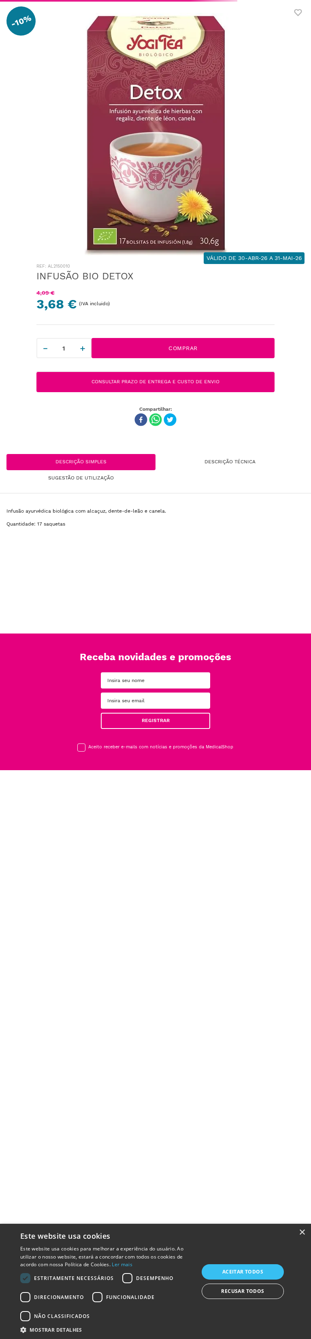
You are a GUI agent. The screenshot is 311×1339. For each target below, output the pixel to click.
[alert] (155, 1281)
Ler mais (122, 1264)
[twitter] (170, 420)
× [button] (302, 1232)
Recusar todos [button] (242, 1291)
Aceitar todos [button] (242, 1271)
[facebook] (140, 420)
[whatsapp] (155, 420)
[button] (107, 1329)
